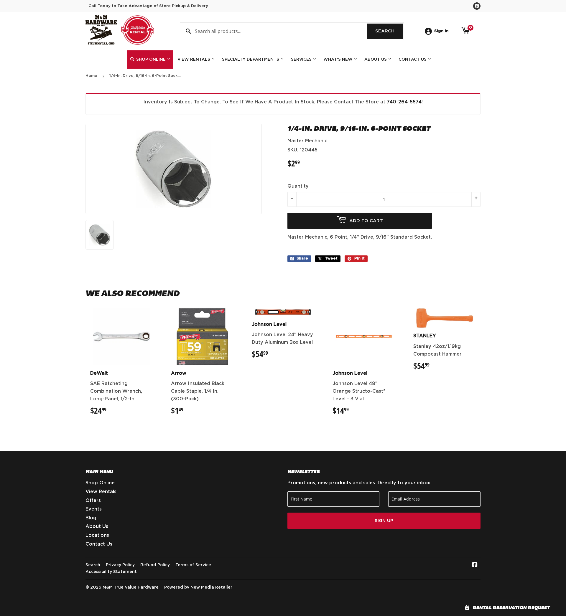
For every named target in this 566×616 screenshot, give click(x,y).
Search (389, 31)
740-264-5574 (404, 102)
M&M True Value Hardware (131, 587)
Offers (93, 500)
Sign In (441, 31)
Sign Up (384, 520)
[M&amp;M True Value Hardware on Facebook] (475, 565)
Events (93, 509)
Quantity (298, 186)
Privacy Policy (120, 565)
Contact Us (413, 59)
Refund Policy (155, 565)
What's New (338, 59)
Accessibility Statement (111, 572)
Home (91, 76)
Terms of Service (193, 565)
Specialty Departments (251, 59)
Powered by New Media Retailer (198, 587)
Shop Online (151, 59)
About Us (376, 59)
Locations (97, 535)
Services (302, 59)
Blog (90, 518)
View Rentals (194, 59)
